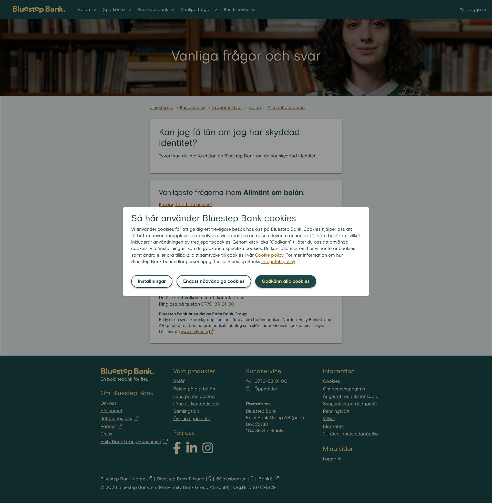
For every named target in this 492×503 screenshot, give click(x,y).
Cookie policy (269, 255)
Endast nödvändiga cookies (213, 281)
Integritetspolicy (278, 262)
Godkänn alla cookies (286, 281)
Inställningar (152, 281)
